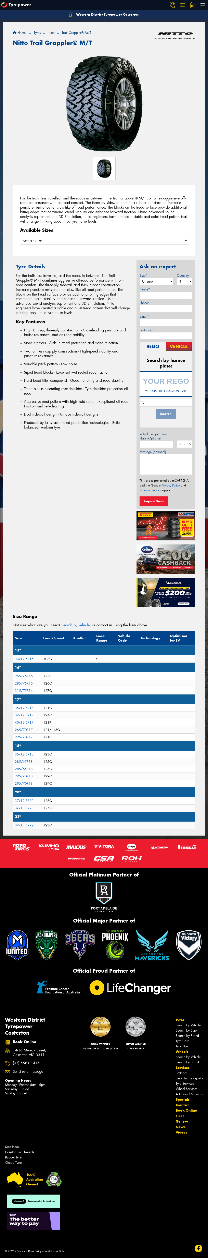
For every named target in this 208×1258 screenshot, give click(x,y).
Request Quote (154, 501)
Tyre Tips (182, 1046)
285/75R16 (24, 683)
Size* (143, 275)
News (180, 1127)
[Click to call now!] (172, 5)
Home (21, 33)
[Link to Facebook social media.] (198, 1248)
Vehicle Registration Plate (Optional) (153, 436)
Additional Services (189, 1094)
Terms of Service (150, 490)
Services (183, 1067)
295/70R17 (24, 737)
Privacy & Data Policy (29, 1251)
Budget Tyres (14, 1157)
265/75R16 (24, 676)
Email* (144, 316)
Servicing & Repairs (189, 1078)
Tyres (180, 1020)
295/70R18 (24, 776)
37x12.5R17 (24, 715)
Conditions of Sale (53, 1251)
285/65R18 (24, 762)
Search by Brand (187, 1036)
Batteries (181, 1073)
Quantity (183, 275)
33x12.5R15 (24, 659)
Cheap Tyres (13, 1162)
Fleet (180, 1116)
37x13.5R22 (24, 825)
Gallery (182, 1121)
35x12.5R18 (24, 754)
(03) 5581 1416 (26, 1063)
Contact (182, 1105)
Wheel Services (186, 1089)
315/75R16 (24, 691)
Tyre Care (182, 1041)
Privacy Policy (171, 485)
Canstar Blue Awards (19, 1152)
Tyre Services (185, 1083)
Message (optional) (153, 452)
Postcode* (147, 330)
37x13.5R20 (24, 808)
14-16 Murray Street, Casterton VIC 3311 (29, 1052)
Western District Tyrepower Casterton (107, 14)
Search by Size (186, 1030)
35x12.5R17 (24, 708)
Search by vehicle (75, 625)
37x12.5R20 (24, 801)
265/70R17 (24, 730)
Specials (183, 1099)
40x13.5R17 (24, 722)
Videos (181, 1132)
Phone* (145, 303)
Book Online (186, 1110)
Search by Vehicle (188, 1025)
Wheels (182, 1051)
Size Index (12, 1147)
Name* (145, 289)
